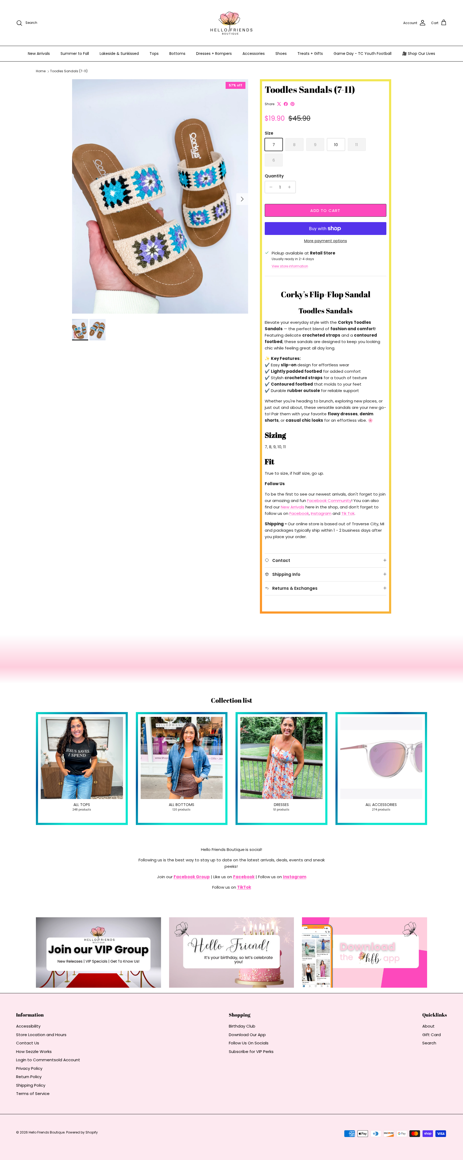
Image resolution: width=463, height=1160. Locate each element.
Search (429, 1043)
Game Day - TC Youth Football (362, 53)
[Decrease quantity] (269, 187)
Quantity (274, 176)
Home (41, 71)
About (428, 1026)
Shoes (281, 53)
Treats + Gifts (310, 53)
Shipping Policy (30, 1085)
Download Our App (247, 1034)
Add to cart (325, 210)
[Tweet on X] (279, 104)
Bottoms (177, 53)
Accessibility (28, 1026)
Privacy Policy (29, 1068)
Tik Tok (347, 513)
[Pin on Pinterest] (292, 104)
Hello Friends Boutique (47, 1132)
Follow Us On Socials (248, 1043)
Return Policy (29, 1076)
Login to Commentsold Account (48, 1060)
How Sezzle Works (34, 1051)
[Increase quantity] (291, 187)
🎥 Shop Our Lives (418, 53)
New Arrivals (39, 53)
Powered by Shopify (82, 1132)
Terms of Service (33, 1093)
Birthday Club (242, 1026)
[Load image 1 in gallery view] (160, 196)
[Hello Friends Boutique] (231, 22)
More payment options (325, 241)
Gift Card (431, 1034)
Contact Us (27, 1043)
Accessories (253, 53)
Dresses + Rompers (214, 53)
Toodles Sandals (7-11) (69, 71)
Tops (154, 53)
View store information (290, 266)
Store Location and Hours (41, 1034)
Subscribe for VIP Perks (251, 1051)
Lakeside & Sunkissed (119, 53)
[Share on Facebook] (286, 104)
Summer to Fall (75, 53)
